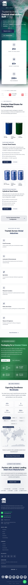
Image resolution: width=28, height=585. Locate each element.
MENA (15, 417)
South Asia (14, 420)
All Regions (6, 417)
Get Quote (15, 161)
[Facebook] (5, 556)
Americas (14, 423)
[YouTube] (11, 556)
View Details (5, 161)
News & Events (5, 549)
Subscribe (13, 569)
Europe (22, 417)
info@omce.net (7, 519)
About (3, 531)
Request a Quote (7, 31)
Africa (6, 420)
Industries (4, 535)
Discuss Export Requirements (13, 456)
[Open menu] (26, 3)
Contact (4, 545)
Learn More (4, 360)
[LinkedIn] (2, 556)
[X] (14, 556)
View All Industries (13, 332)
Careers (4, 543)
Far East (21, 420)
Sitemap (17, 583)
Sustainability (5, 537)
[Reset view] (25, 434)
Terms (14, 583)
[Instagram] (8, 556)
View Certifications (16, 360)
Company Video (8, 35)
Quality (3, 533)
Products (4, 529)
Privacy (10, 583)
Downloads (4, 547)
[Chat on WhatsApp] (25, 582)
